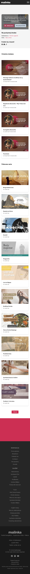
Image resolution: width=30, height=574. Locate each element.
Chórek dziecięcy (15, 495)
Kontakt (15, 464)
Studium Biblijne (15, 503)
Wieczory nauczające (15, 498)
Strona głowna (15, 451)
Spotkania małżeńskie (15, 518)
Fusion (15, 490)
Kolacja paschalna (15, 513)
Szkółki (15, 477)
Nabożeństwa (15, 472)
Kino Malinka (15, 516)
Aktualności (15, 454)
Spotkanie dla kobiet (15, 500)
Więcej (15, 412)
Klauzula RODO (15, 562)
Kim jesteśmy (15, 462)
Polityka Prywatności (15, 560)
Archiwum (15, 459)
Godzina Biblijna (15, 482)
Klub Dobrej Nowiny (15, 492)
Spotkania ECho (15, 474)
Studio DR (21, 568)
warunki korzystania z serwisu (18, 20)
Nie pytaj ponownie (20, 25)
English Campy (15, 508)
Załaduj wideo (10, 25)
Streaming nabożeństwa (15, 521)
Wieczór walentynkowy (15, 510)
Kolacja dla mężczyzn (15, 485)
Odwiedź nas (15, 456)
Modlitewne (15, 479)
